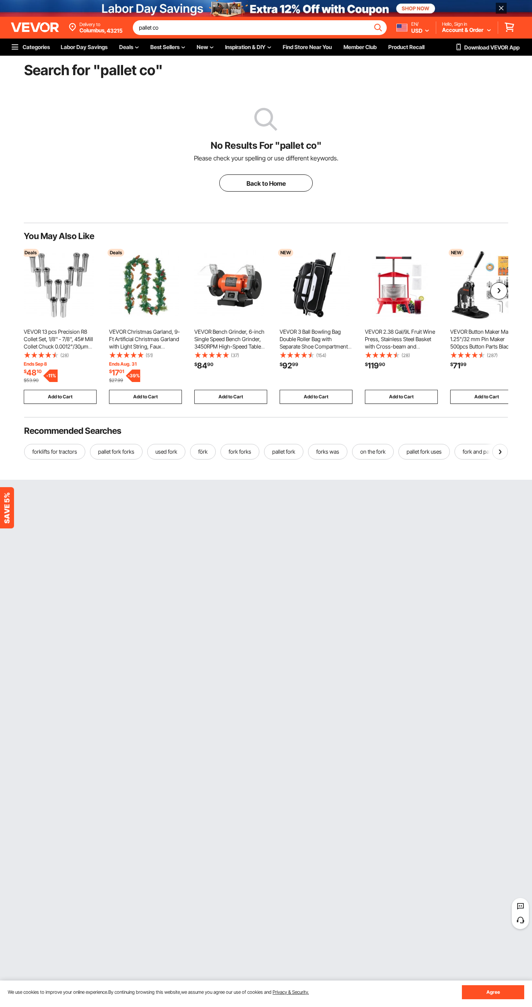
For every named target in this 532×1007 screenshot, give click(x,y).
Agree (493, 992)
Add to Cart (60, 397)
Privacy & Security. (291, 992)
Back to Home (266, 183)
